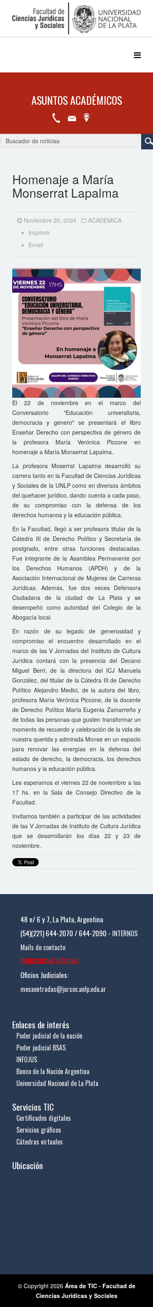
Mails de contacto (42, 947)
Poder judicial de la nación (49, 1036)
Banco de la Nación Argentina (52, 1071)
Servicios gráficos (38, 1130)
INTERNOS (124, 933)
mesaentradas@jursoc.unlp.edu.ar (63, 989)
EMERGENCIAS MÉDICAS (49, 961)
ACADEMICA (105, 220)
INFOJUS (26, 1059)
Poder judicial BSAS (41, 1047)
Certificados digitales (43, 1118)
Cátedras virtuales (39, 1142)
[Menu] (137, 54)
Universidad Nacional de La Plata (57, 1083)
